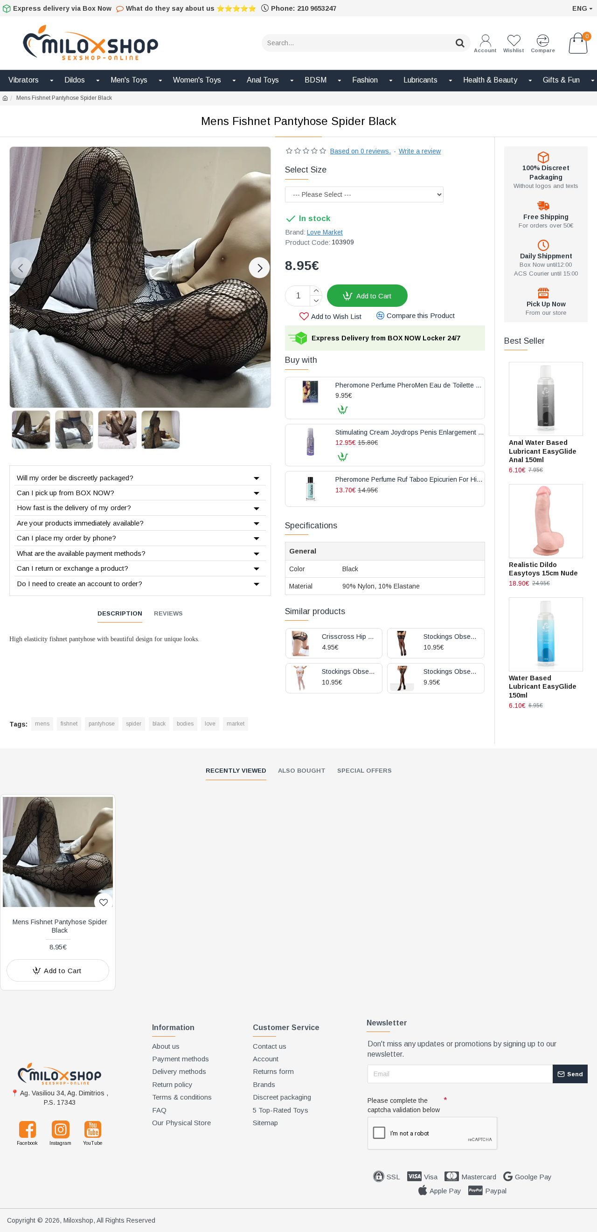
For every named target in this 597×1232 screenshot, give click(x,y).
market (235, 723)
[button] (21, 267)
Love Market (325, 232)
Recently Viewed (236, 770)
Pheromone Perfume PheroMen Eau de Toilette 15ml (410, 385)
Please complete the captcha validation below (404, 1105)
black (159, 723)
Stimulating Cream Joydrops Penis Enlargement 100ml (410, 432)
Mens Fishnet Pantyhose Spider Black (60, 926)
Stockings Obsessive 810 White (348, 671)
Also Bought (302, 770)
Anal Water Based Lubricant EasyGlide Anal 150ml (542, 451)
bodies (185, 723)
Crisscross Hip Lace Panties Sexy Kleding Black (348, 636)
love (210, 723)
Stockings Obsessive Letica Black (450, 671)
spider (133, 723)
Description (119, 613)
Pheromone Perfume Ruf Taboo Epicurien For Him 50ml (410, 479)
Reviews (168, 613)
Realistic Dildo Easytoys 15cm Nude (543, 569)
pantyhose (102, 723)
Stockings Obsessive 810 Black (450, 636)
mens (42, 723)
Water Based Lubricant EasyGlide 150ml (542, 686)
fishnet (69, 723)
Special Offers (364, 770)
